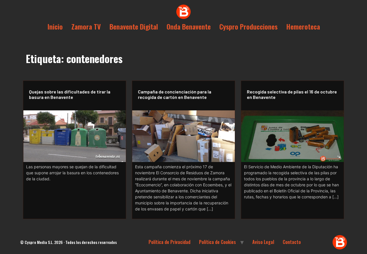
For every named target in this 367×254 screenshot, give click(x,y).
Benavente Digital (134, 26)
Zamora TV (86, 26)
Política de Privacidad (169, 242)
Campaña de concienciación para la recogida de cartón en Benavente (174, 94)
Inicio (55, 26)
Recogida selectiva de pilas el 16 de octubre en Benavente (292, 94)
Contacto (292, 242)
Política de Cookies (217, 242)
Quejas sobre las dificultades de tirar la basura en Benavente (69, 94)
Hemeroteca (303, 26)
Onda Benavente (189, 26)
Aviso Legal (263, 242)
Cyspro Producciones (248, 26)
